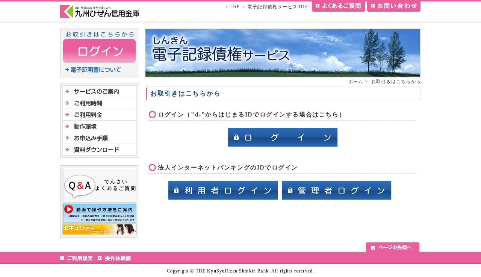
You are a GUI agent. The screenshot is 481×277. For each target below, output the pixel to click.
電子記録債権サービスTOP (277, 6)
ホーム (355, 81)
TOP (235, 6)
